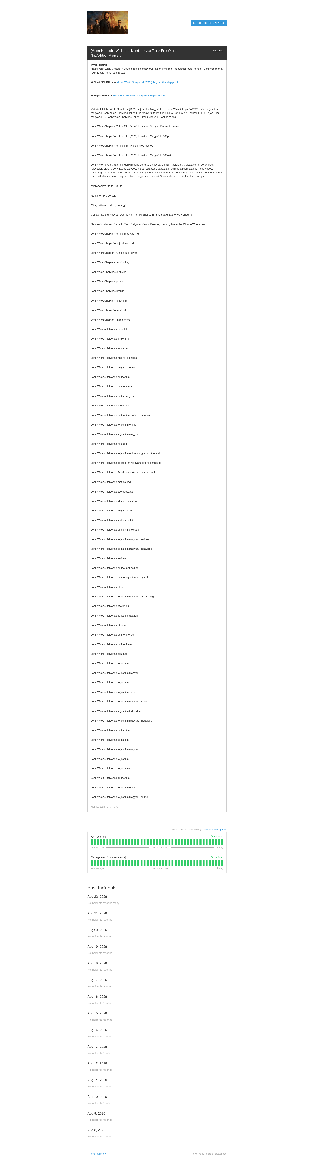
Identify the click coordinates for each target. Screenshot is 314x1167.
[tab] (91, 842)
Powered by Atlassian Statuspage (209, 1153)
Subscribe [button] (218, 50)
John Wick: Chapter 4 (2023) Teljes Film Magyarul (147, 82)
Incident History (96, 1153)
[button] (209, 23)
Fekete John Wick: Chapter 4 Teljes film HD (140, 95)
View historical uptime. (215, 829)
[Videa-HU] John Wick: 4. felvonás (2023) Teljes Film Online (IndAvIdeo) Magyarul (134, 53)
